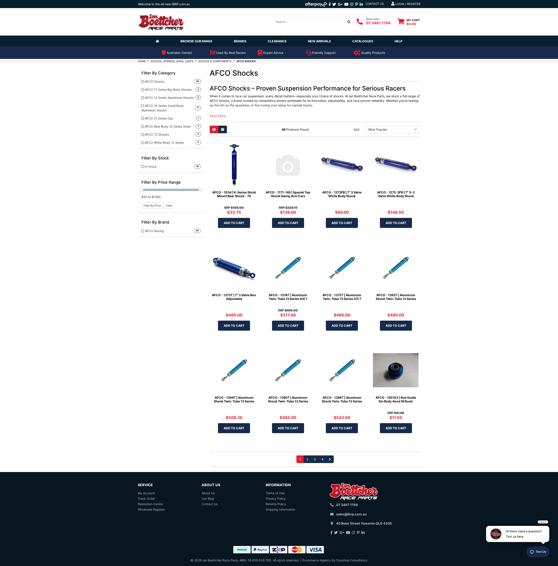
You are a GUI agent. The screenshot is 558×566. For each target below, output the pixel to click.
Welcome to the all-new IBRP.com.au (164, 4)
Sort (356, 129)
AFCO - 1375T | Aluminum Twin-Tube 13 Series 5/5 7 (342, 297)
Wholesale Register (151, 509)
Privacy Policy (276, 498)
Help (398, 41)
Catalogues (362, 41)
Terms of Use (275, 493)
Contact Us (210, 504)
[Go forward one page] (330, 459)
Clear (169, 205)
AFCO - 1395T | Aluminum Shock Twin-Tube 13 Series (288, 399)
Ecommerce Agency (316, 560)
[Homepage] (158, 41)
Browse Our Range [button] (196, 41)
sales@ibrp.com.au (351, 514)
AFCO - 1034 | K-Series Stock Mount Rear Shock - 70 (234, 194)
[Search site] (349, 22)
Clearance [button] (277, 41)
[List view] (222, 129)
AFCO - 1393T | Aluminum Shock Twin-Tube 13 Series (396, 297)
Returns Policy (276, 504)
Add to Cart (234, 223)
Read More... (219, 116)
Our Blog (208, 498)
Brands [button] (240, 41)
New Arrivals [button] (319, 41)
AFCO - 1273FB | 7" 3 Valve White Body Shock (342, 194)
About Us (208, 493)
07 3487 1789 (378, 23)
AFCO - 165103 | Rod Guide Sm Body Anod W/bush (396, 399)
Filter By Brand (155, 222)
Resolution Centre (150, 504)
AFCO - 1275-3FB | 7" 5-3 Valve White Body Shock (396, 194)
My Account (146, 493)
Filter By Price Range (161, 182)
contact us (375, 3)
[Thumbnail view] (214, 129)
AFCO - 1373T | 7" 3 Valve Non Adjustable (234, 297)
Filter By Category (158, 73)
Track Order (146, 498)
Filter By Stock (155, 158)
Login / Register (407, 4)
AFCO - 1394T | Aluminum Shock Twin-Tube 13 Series (234, 399)
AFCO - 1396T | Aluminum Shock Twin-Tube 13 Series (342, 399)
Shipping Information (280, 509)
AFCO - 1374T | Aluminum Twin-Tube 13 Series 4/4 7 (288, 297)
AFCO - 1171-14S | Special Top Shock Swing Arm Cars (288, 194)
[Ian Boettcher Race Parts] (161, 21)
